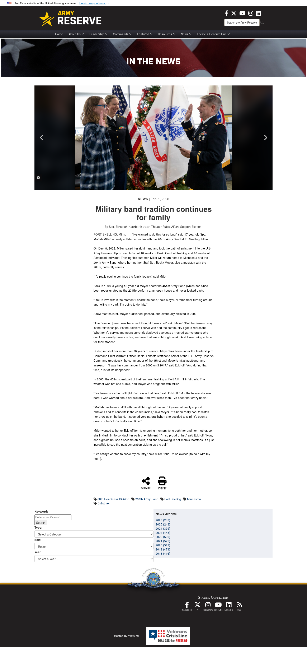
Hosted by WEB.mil (126, 635)
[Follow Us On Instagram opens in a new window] (208, 606)
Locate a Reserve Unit (211, 34)
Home (59, 34)
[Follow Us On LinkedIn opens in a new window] (228, 606)
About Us (75, 34)
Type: (38, 527)
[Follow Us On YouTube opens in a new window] (218, 606)
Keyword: (41, 511)
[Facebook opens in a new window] (226, 13)
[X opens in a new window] (233, 13)
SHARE (146, 487)
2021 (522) (163, 541)
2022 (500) (163, 537)
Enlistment (104, 503)
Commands (120, 34)
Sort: (37, 540)
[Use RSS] (239, 606)
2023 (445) (163, 532)
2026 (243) (163, 520)
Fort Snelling (172, 499)
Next (265, 137)
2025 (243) (163, 524)
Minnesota (194, 499)
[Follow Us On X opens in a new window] (197, 606)
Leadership (96, 34)
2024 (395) (163, 528)
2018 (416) (163, 553)
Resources (165, 34)
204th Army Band (146, 499)
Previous (42, 137)
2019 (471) (163, 549)
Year (37, 552)
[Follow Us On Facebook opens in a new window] (187, 606)
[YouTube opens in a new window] (242, 13)
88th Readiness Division (113, 499)
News (184, 34)
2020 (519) (163, 545)
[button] (94, 3)
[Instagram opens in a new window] (250, 13)
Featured (143, 34)
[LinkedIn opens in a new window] (258, 13)
